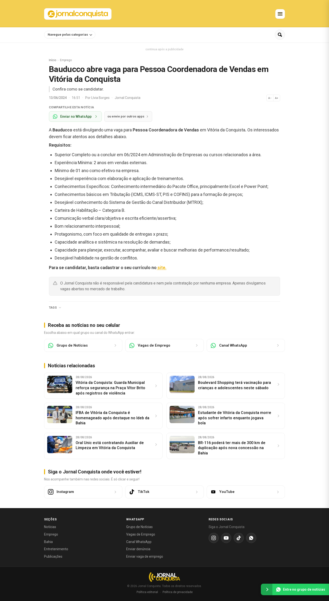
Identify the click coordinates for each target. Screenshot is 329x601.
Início (52, 60)
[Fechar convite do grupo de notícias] (266, 589)
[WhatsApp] (251, 538)
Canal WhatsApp (138, 542)
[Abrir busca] (280, 34)
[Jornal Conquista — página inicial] (164, 577)
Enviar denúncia (138, 549)
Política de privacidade (178, 592)
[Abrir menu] (280, 14)
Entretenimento (56, 549)
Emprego (51, 534)
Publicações (53, 556)
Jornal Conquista (127, 98)
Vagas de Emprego (140, 534)
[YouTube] (226, 538)
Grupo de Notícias (139, 527)
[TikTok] (239, 538)
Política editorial (147, 592)
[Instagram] (214, 538)
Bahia (48, 542)
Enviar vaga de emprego (144, 556)
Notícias (50, 527)
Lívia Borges (100, 98)
